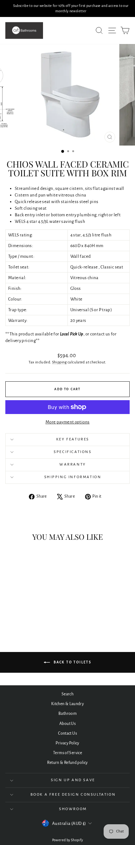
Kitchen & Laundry (67, 704)
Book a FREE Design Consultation (73, 795)
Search (67, 694)
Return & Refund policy (67, 762)
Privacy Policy (67, 743)
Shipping (59, 362)
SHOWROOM (73, 809)
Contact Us (67, 733)
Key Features (72, 439)
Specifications (72, 452)
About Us (67, 723)
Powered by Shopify (67, 840)
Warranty (72, 464)
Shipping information (72, 477)
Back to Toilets (71, 662)
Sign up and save (73, 780)
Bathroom (67, 713)
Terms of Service (67, 753)
